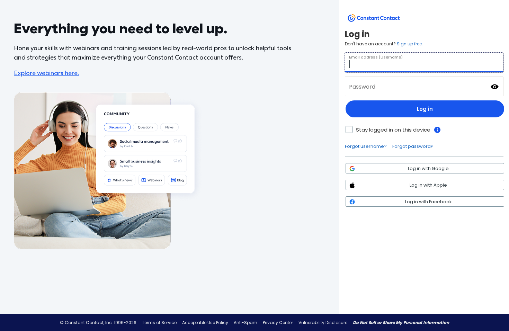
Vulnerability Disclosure (322, 322)
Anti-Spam (245, 322)
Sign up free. (410, 44)
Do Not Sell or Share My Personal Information (401, 322)
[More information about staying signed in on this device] (437, 130)
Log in (425, 109)
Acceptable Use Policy (205, 322)
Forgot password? (413, 146)
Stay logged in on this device (393, 129)
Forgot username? (366, 146)
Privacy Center (278, 322)
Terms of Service (159, 322)
